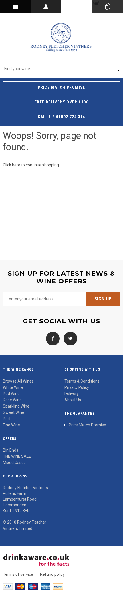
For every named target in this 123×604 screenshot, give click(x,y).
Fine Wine (11, 425)
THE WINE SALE (17, 456)
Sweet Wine (13, 412)
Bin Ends (10, 450)
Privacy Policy (76, 387)
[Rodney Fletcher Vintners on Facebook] (53, 338)
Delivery (71, 393)
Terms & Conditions (82, 381)
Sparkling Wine (16, 406)
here (16, 165)
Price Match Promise (87, 425)
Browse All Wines (18, 381)
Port (7, 418)
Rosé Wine (12, 400)
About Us (72, 400)
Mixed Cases (14, 462)
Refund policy (52, 574)
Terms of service (18, 574)
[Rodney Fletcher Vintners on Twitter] (69, 338)
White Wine (13, 387)
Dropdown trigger (46, 6)
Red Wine (11, 393)
